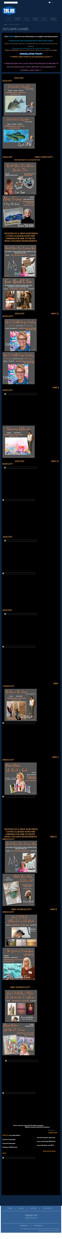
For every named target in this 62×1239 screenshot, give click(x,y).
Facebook (24, 1225)
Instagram (38, 1225)
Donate (33, 1208)
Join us (21, 1208)
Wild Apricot (45, 1236)
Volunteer (47, 1208)
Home (5, 24)
